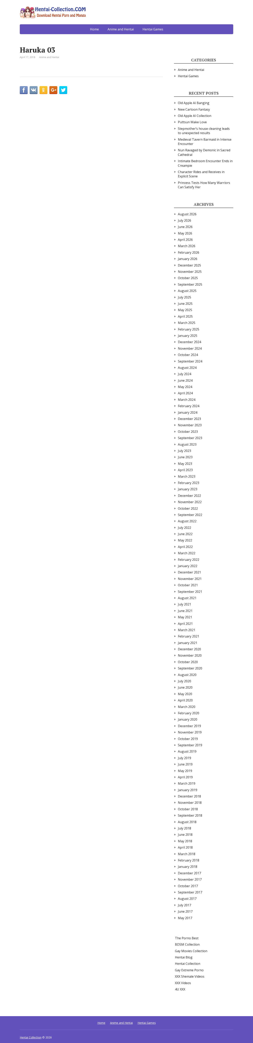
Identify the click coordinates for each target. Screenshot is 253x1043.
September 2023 (190, 438)
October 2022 (188, 508)
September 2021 (190, 591)
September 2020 (190, 668)
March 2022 (186, 553)
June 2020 (185, 687)
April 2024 (185, 393)
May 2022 (185, 540)
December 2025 (189, 265)
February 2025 (188, 329)
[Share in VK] (34, 90)
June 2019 (185, 764)
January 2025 (187, 335)
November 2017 (190, 879)
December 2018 (189, 796)
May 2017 (185, 918)
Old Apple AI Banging (193, 103)
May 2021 (185, 617)
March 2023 (186, 476)
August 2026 (187, 214)
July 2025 (184, 297)
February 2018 (188, 860)
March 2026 (186, 246)
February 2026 (188, 252)
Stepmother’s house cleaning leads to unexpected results (204, 130)
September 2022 (190, 515)
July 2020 (184, 681)
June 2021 (185, 611)
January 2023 (187, 489)
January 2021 (187, 643)
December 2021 (189, 572)
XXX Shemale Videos (189, 976)
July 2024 (184, 374)
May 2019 (185, 771)
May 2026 (185, 233)
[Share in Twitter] (63, 90)
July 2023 (184, 451)
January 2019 (187, 790)
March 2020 (186, 707)
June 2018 (185, 834)
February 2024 (188, 406)
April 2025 (185, 316)
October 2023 (188, 431)
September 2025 (190, 284)
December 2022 (189, 495)
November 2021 (190, 579)
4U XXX (180, 989)
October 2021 (188, 585)
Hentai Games (153, 29)
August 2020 (187, 675)
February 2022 (188, 559)
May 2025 (185, 310)
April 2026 (185, 239)
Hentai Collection (187, 963)
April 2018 (185, 847)
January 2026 (187, 259)
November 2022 (190, 502)
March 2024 (186, 399)
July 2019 (184, 758)
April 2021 (185, 623)
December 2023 (189, 419)
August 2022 (187, 521)
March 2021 (186, 630)
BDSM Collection (187, 944)
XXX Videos (183, 983)
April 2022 (185, 547)
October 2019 (188, 739)
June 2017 (185, 911)
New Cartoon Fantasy (194, 109)
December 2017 (189, 873)
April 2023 (185, 470)
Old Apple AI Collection (194, 116)
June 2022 (185, 534)
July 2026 (184, 220)
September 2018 (190, 815)
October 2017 (188, 886)
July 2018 (184, 828)
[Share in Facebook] (24, 90)
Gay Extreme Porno (189, 970)
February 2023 (188, 483)
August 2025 (187, 291)
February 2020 (188, 713)
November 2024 (190, 348)
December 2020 (189, 649)
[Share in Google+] (53, 90)
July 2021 (184, 604)
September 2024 (190, 361)
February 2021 (188, 636)
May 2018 (185, 841)
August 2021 (187, 598)
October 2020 (188, 662)
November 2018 (190, 802)
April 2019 (185, 777)
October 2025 (188, 278)
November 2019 (190, 732)
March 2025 (186, 323)
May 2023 (185, 463)
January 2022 (187, 566)
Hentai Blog (184, 957)
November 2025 (190, 271)
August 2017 (187, 898)
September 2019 (190, 745)
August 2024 (187, 367)
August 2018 (187, 822)
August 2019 (187, 751)
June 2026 (185, 227)
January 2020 (187, 719)
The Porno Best (186, 938)
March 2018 (186, 854)
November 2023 (190, 425)
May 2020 (185, 694)
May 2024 (185, 387)
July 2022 (184, 527)
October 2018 (188, 809)
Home (94, 29)
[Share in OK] (43, 90)
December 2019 (189, 726)
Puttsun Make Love (192, 122)
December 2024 (189, 342)
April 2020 (185, 700)
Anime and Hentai (121, 29)
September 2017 (190, 892)
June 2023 (185, 457)
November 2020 (190, 655)
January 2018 (187, 866)
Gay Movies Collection (191, 951)
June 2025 (185, 303)
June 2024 (185, 380)
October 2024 (188, 355)
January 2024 (187, 412)
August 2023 (187, 444)
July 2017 (184, 905)
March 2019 (186, 783)
